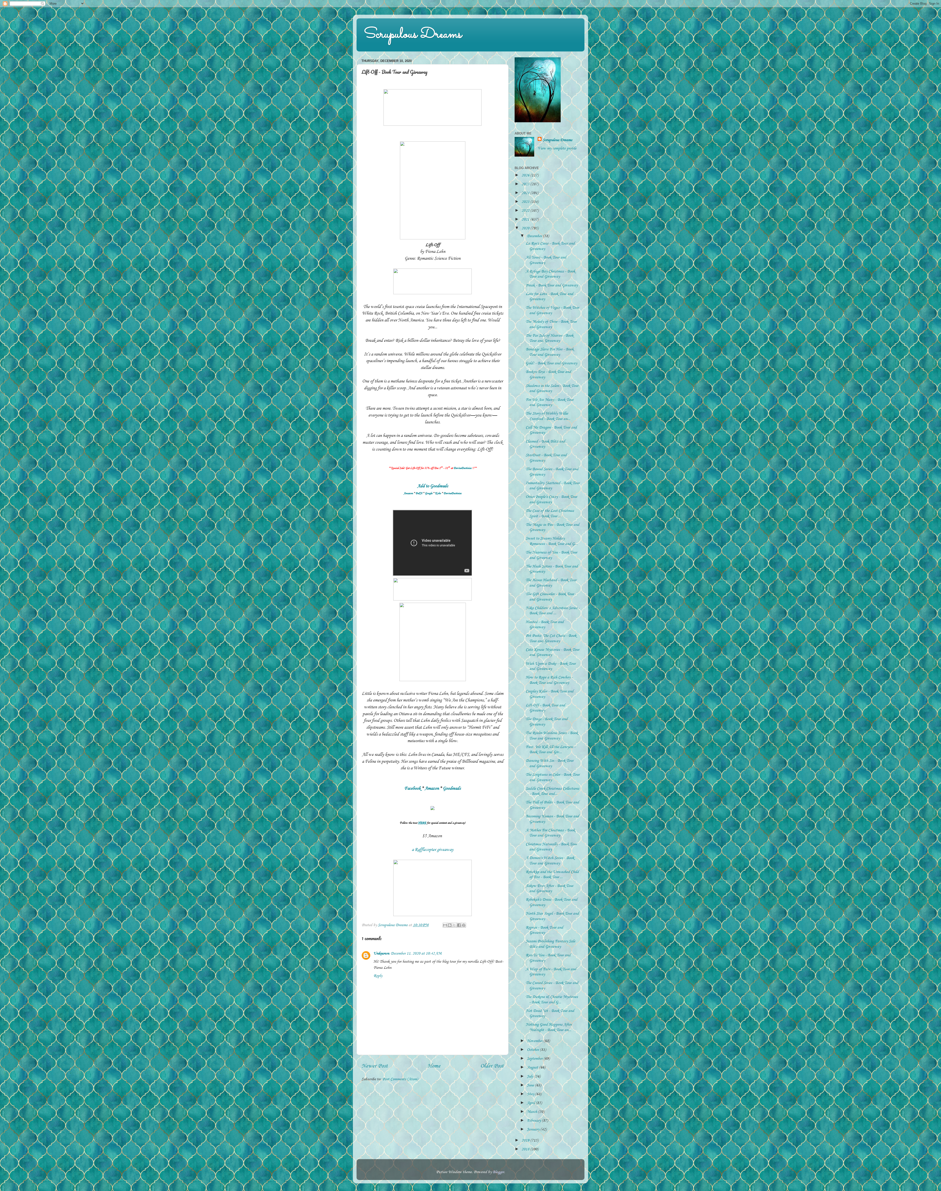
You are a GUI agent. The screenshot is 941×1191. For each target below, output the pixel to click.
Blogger (498, 1172)
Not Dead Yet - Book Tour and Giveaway (550, 1013)
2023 (525, 201)
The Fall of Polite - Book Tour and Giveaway (552, 804)
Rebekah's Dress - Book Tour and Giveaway (551, 902)
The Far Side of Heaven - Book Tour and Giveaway (549, 338)
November (535, 1041)
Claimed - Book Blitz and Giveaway (545, 444)
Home (434, 1065)
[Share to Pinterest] (463, 925)
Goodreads (452, 788)
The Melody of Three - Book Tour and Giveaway (551, 324)
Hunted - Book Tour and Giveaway (545, 624)
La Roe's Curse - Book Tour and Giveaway (550, 246)
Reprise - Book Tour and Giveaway (544, 930)
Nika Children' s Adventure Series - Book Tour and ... (553, 610)
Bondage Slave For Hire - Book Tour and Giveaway (550, 351)
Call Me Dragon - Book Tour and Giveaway (551, 430)
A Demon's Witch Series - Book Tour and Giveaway (550, 860)
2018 (525, 1149)
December (535, 236)
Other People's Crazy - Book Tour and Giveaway (551, 499)
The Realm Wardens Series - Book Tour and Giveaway (552, 735)
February (534, 1120)
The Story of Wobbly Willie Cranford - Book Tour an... (548, 416)
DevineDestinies (462, 468)
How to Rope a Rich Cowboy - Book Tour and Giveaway (549, 680)
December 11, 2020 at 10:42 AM (416, 953)
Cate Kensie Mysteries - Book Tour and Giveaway (552, 652)
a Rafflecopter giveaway (432, 849)
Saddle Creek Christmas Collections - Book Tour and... (552, 791)
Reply (377, 975)
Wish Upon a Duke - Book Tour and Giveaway (551, 666)
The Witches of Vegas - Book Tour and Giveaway (552, 310)
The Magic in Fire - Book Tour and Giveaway (552, 527)
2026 (525, 175)
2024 (525, 193)
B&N (419, 493)
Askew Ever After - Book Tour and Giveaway (549, 888)
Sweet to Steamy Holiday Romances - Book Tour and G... (552, 541)
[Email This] (445, 925)
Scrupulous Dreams (413, 34)
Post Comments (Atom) (400, 1079)
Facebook (412, 788)
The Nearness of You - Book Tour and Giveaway (551, 555)
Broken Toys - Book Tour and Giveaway (548, 374)
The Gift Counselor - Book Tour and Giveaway (550, 596)
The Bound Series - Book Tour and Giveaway (552, 471)
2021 (525, 219)
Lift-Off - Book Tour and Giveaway (545, 707)
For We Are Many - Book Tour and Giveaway (549, 402)
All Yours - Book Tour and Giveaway (546, 260)
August (533, 1067)
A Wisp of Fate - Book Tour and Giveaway (551, 971)
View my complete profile (557, 148)
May (531, 1094)
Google (428, 493)
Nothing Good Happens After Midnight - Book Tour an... (549, 1027)
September (535, 1058)
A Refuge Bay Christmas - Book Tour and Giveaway (550, 274)
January (533, 1129)
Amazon (408, 493)
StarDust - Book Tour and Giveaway (546, 457)
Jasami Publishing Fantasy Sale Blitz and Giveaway (550, 943)
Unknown (381, 953)
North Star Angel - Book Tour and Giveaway (552, 916)
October (533, 1049)
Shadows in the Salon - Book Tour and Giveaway (552, 388)
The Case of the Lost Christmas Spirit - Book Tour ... (550, 513)
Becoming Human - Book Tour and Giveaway (552, 818)
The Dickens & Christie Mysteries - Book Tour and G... (552, 999)
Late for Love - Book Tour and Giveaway (549, 296)
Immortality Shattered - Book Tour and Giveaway (553, 485)
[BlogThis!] (449, 925)
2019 (525, 1140)
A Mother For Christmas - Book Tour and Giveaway (550, 832)
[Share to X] (454, 925)
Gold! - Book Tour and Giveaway (551, 363)
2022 (525, 210)
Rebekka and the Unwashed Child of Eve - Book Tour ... (552, 874)
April (531, 1102)
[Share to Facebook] (459, 925)
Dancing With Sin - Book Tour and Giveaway (549, 763)
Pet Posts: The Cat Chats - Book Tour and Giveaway (551, 638)
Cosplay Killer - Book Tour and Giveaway (549, 693)
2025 (525, 184)
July (530, 1076)
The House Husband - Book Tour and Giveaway (551, 582)
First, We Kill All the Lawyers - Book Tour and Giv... (550, 749)
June (531, 1085)
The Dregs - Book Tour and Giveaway (547, 721)
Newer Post (374, 1065)
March (532, 1111)
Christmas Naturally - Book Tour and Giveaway (551, 846)
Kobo (438, 493)
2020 (525, 228)
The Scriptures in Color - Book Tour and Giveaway (553, 777)
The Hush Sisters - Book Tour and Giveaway (552, 569)
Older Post (492, 1065)
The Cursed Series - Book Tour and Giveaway (552, 985)
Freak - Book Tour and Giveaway (552, 285)
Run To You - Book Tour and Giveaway (548, 957)
